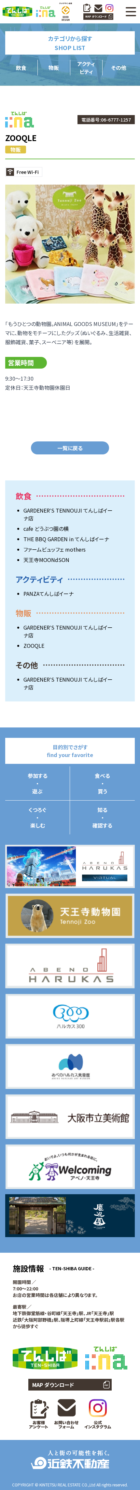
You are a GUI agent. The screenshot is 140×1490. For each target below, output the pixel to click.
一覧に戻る (70, 448)
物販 (15, 149)
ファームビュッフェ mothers (54, 549)
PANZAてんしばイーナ (48, 593)
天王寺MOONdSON (46, 560)
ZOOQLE (33, 645)
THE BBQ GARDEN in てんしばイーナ (66, 539)
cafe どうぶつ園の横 (46, 528)
